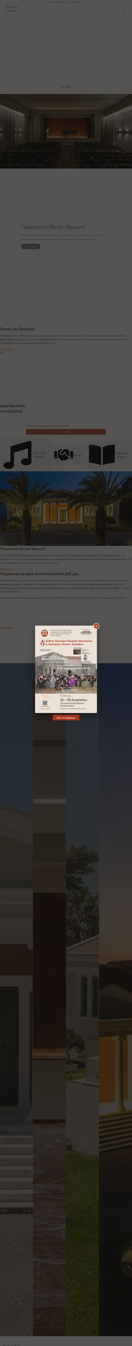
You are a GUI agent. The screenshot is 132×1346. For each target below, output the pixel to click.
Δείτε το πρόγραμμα (66, 717)
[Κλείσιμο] (96, 626)
